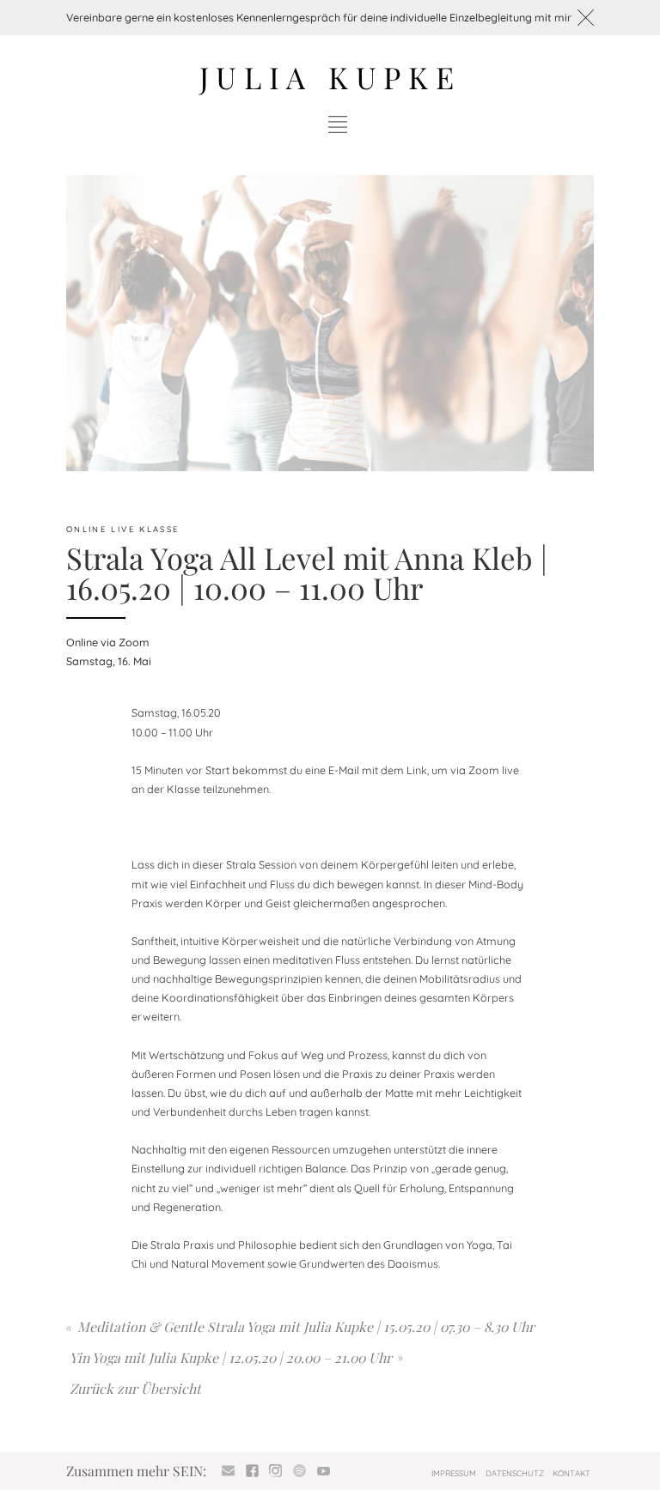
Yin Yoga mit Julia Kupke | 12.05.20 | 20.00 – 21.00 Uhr (231, 1357)
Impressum (453, 1473)
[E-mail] (228, 1471)
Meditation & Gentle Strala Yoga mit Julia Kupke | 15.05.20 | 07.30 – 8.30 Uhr (306, 1326)
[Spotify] (300, 1471)
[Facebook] (251, 1471)
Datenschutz (515, 1473)
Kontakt (571, 1473)
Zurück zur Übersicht (135, 1388)
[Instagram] (275, 1471)
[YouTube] (323, 1471)
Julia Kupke (330, 77)
